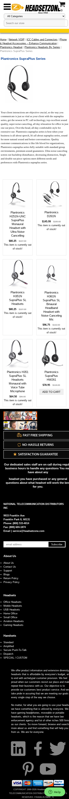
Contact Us (9, 566)
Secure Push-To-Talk (15, 650)
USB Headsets (11, 609)
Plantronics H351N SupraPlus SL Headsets (17, 298)
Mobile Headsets (12, 605)
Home (3, 39)
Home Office (10, 613)
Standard (8, 642)
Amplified (8, 646)
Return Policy (10, 578)
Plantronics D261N (51, 214)
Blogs (6, 574)
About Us (9, 556)
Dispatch (8, 653)
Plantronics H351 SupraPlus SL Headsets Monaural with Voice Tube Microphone (17, 381)
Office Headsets (12, 602)
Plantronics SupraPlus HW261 (51, 375)
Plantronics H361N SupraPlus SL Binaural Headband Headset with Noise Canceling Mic (51, 306)
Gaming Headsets (13, 625)
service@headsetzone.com (28, 531)
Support (7, 570)
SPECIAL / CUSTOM (15, 657)
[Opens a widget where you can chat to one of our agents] (54, 792)
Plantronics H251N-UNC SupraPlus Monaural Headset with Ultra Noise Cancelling (17, 224)
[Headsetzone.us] (34, 8)
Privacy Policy (11, 582)
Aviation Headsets (13, 621)
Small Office (10, 617)
